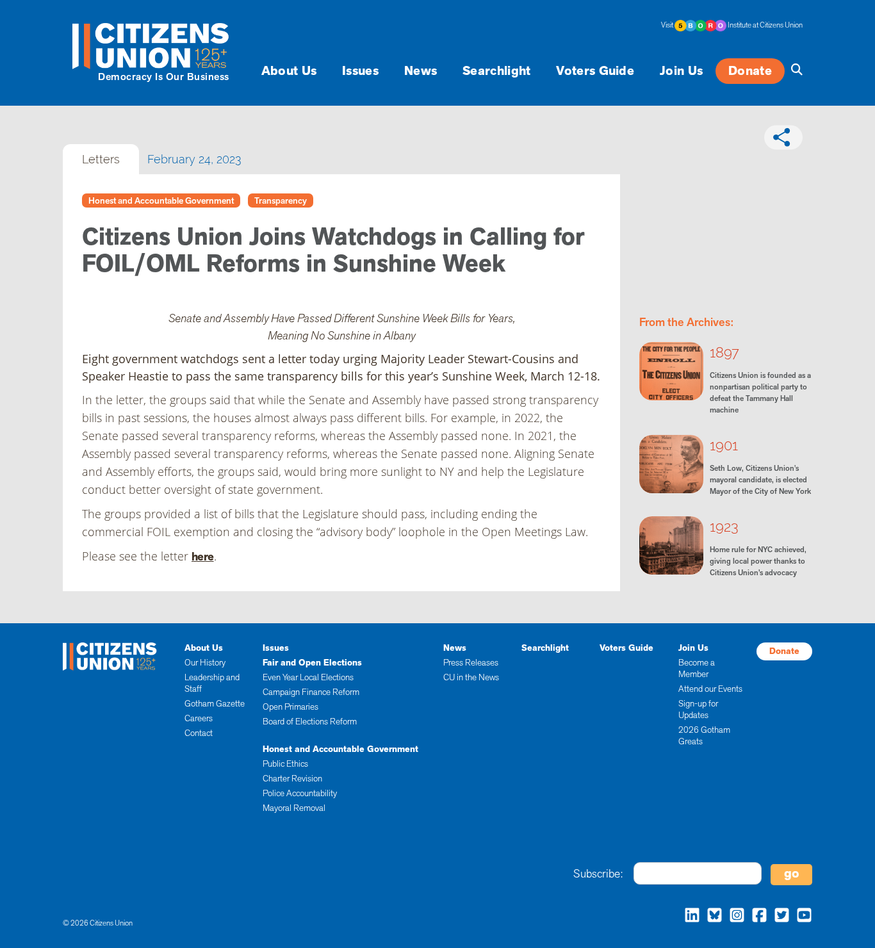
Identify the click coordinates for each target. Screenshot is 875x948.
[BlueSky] (711, 916)
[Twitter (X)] (778, 916)
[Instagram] (734, 916)
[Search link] (794, 70)
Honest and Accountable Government (161, 200)
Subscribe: (598, 873)
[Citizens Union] (152, 45)
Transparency (280, 200)
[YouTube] (801, 916)
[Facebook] (756, 916)
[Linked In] (689, 916)
